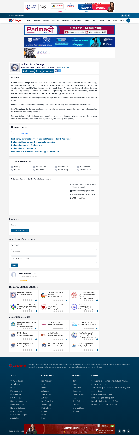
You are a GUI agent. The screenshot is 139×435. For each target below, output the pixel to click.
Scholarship (46, 394)
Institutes (55, 20)
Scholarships (76, 20)
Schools (46, 20)
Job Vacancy (46, 381)
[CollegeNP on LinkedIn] (129, 15)
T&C (74, 398)
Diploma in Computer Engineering (26, 145)
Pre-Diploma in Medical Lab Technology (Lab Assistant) (35, 151)
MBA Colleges (16, 411)
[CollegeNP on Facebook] (122, 15)
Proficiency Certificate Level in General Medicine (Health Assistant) (41, 139)
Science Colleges (17, 404)
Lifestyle (75, 411)
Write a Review (48, 71)
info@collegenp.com (17, 15)
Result (121, 20)
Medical (13, 387)
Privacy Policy (78, 394)
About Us (76, 384)
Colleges (37, 20)
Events (86, 20)
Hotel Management (18, 401)
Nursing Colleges (17, 408)
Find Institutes (78, 408)
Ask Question (29, 71)
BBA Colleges (15, 398)
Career (44, 411)
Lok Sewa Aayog (48, 401)
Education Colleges (18, 414)
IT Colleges (15, 384)
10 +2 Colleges (16, 381)
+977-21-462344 (63, 67)
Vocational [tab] (26, 133)
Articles (94, 20)
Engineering (15, 394)
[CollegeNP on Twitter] (125, 15)
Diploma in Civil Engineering (23, 148)
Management (16, 391)
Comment (23, 280)
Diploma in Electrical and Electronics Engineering (33, 142)
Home (29, 20)
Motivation (46, 408)
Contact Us (77, 387)
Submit (14, 265)
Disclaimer (76, 391)
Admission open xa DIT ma (29, 273)
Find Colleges (78, 401)
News (102, 20)
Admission (65, 20)
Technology (46, 404)
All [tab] (15, 133)
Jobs (108, 20)
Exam (115, 20)
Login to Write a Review (20, 231)
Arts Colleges (15, 418)
